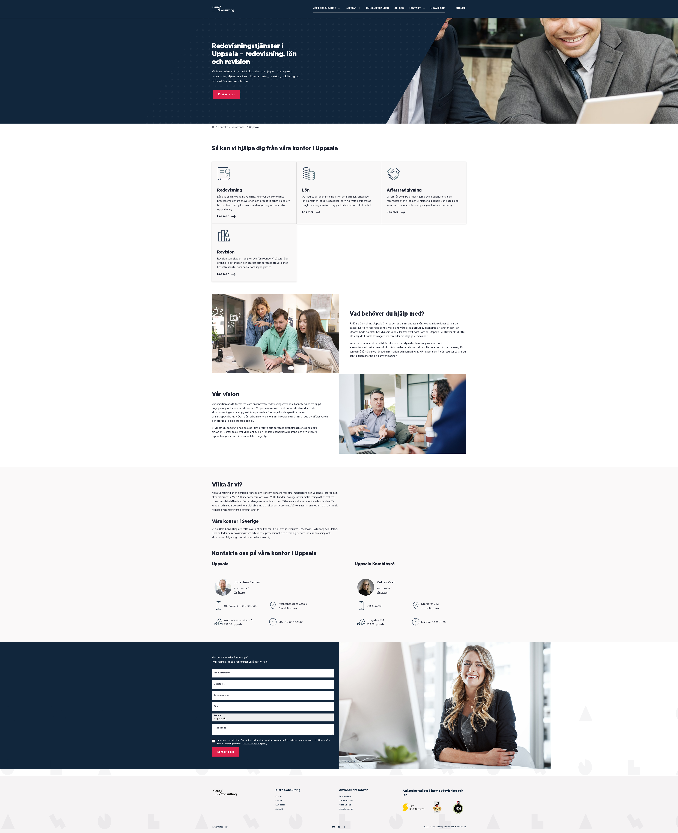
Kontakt (415, 8)
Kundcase (280, 805)
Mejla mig (239, 592)
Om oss (399, 8)
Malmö (333, 529)
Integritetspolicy (220, 827)
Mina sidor (437, 8)
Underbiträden (346, 800)
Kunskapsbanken (377, 8)
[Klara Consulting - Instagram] (344, 827)
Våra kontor (238, 127)
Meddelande (220, 728)
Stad (216, 706)
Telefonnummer (221, 695)
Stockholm (305, 529)
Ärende (218, 715)
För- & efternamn (222, 673)
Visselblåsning (346, 809)
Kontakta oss (226, 94)
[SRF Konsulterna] (413, 807)
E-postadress (220, 684)
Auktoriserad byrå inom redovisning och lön (433, 793)
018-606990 (374, 606)
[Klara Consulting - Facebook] (339, 827)
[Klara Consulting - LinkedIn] (333, 827)
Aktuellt (279, 809)
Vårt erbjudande (324, 8)
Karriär (351, 8)
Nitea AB (462, 827)
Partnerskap (345, 796)
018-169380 (231, 606)
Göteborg (318, 529)
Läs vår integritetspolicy (255, 743)
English (461, 8)
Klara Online (345, 805)
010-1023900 (249, 606)
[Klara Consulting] (225, 9)
